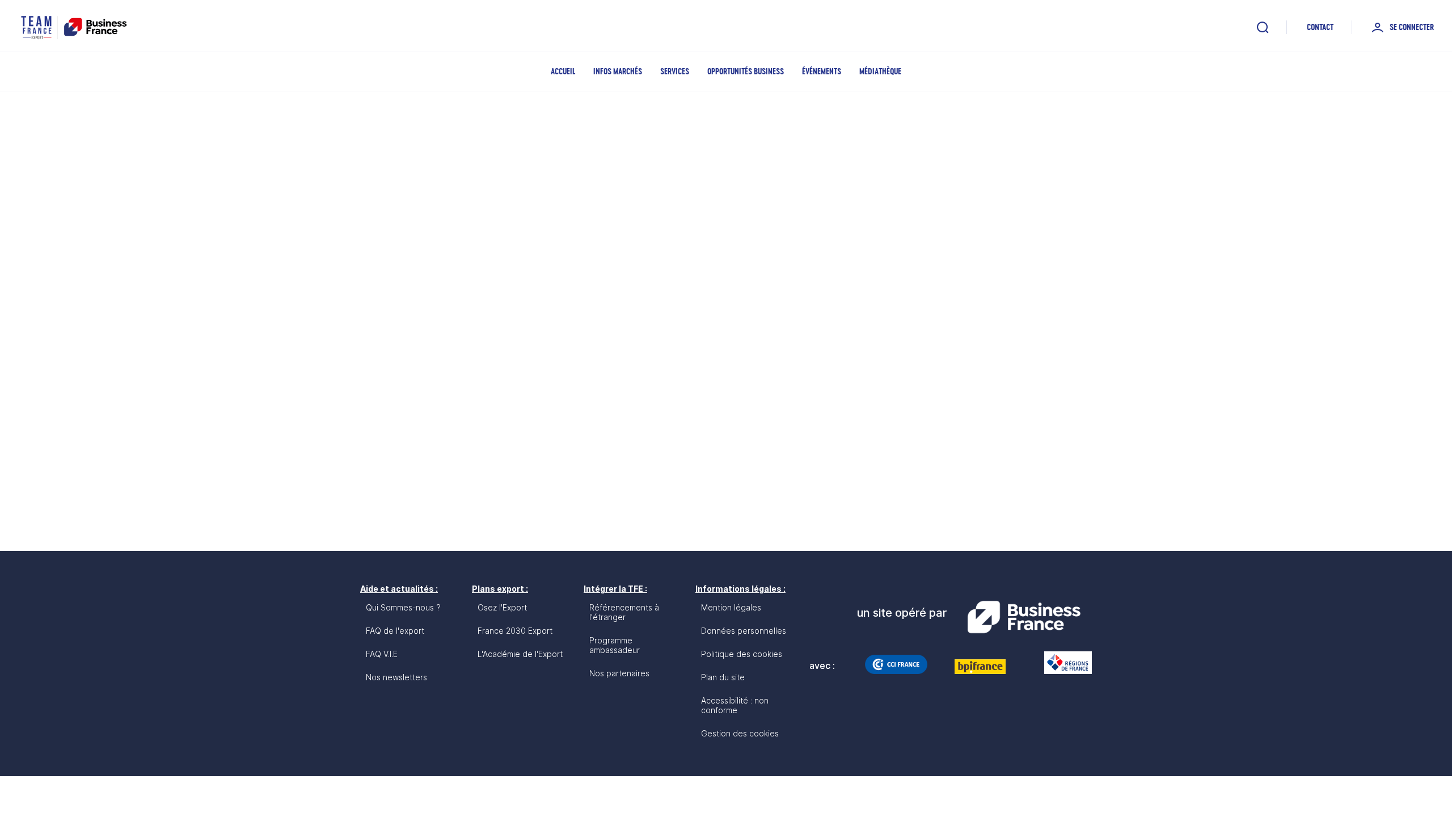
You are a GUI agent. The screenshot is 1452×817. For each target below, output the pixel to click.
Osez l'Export (502, 607)
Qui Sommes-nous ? (403, 607)
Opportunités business (745, 71)
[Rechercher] (1262, 27)
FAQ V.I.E (382, 654)
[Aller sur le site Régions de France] (1062, 662)
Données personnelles (743, 630)
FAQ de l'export (395, 630)
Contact (1320, 27)
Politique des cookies (741, 654)
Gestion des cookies (740, 733)
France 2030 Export (515, 630)
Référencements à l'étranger (624, 612)
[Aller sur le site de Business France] (1024, 617)
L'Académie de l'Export (520, 654)
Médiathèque (880, 71)
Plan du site (723, 677)
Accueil (563, 71)
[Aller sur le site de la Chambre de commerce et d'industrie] (896, 664)
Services (674, 71)
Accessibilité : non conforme (735, 705)
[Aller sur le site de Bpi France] (980, 666)
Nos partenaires (619, 673)
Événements (821, 71)
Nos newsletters (396, 677)
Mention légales (731, 607)
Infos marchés (617, 71)
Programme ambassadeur (614, 645)
